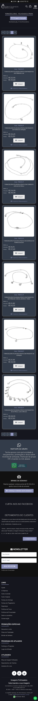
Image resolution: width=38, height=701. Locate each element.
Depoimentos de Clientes (9, 663)
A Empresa (4, 591)
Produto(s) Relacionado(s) (19, 88)
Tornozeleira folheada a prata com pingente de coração (19, 354)
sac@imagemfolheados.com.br (20, 694)
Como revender (5, 594)
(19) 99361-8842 (20, 697)
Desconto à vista (6, 629)
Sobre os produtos (6, 615)
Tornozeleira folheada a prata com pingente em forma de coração (19, 129)
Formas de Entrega (7, 600)
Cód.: (19, 69)
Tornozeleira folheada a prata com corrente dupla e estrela (19, 185)
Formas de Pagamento (8, 603)
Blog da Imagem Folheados (9, 660)
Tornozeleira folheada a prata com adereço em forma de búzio (19, 241)
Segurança (4, 606)
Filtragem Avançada (19, 18)
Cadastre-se (23, 1)
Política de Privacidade (7, 570)
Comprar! (21, 83)
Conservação (5, 619)
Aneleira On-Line (6, 666)
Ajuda (3, 588)
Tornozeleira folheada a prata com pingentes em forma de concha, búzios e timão (19, 298)
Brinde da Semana (6, 635)
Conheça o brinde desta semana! (20, 491)
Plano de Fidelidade (7, 632)
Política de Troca (6, 609)
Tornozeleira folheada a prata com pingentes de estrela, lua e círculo (19, 411)
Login (14, 1)
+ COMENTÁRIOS (30, 539)
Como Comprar (5, 597)
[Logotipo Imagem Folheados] (9, 6)
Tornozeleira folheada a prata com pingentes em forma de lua (19, 72)
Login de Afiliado (6, 649)
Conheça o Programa (7, 646)
